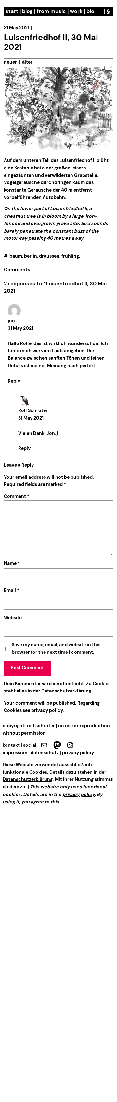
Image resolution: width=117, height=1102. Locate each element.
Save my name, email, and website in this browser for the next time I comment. (56, 648)
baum (15, 256)
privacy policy (46, 710)
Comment (16, 496)
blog (27, 11)
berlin (30, 256)
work (76, 11)
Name (12, 563)
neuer (10, 62)
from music (51, 11)
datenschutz (45, 753)
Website (13, 618)
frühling (70, 256)
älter (27, 62)
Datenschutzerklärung (66, 691)
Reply (14, 381)
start (12, 11)
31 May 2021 (20, 328)
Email (11, 590)
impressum (15, 753)
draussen (49, 256)
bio (90, 11)
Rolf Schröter (33, 410)
